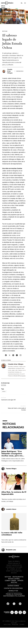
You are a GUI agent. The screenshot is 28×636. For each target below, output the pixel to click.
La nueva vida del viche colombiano (11, 533)
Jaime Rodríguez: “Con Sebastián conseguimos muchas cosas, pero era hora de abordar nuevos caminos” (12, 455)
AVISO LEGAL (7, 624)
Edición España (3, 6)
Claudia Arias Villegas (15, 364)
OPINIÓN (20, 580)
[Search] (21, 3)
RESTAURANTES (17, 577)
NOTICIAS (8, 577)
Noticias (4, 31)
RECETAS (14, 582)
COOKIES (21, 624)
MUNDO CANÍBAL (14, 579)
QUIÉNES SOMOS (13, 586)
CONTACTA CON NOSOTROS (13, 588)
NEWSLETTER (13, 591)
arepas (3, 391)
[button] (25, 3)
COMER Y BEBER (10, 580)
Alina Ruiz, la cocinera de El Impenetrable (13, 493)
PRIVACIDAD (15, 624)
